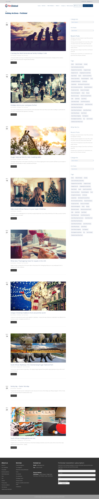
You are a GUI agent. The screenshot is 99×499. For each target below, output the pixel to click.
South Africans (83, 113)
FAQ (2, 478)
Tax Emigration (19, 467)
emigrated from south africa (76, 70)
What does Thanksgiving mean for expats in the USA (28, 261)
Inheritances (18, 486)
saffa (72, 98)
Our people (4, 469)
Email (59, 477)
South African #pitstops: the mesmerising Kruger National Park (32, 365)
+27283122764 (83, 1)
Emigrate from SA (74, 72)
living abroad (73, 84)
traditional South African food (76, 121)
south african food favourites (76, 107)
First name (60, 469)
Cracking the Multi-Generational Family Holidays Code (29, 53)
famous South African (75, 78)
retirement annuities (75, 95)
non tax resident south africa (76, 87)
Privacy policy (4, 482)
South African (83, 98)
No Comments (25, 55)
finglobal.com (19, 367)
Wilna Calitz (14, 440)
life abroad (84, 81)
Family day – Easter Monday (20, 386)
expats (79, 75)
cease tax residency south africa (77, 67)
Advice (72, 64)
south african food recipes (76, 110)
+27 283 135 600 (38, 467)
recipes (87, 92)
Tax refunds (18, 474)
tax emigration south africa (76, 118)
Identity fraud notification (7, 489)
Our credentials (5, 467)
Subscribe (64, 483)
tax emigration (85, 115)
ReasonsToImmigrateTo (75, 92)
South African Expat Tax (85, 101)
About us (3, 465)
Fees (3, 476)
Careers (3, 480)
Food (92, 78)
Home (7, 1)
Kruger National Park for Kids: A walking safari (26, 157)
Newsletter (19, 211)
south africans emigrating (76, 115)
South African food (88, 104)
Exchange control (19, 478)
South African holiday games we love (23, 438)
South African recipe (87, 110)
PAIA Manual (4, 487)
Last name (60, 473)
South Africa (77, 98)
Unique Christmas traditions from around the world (28, 313)
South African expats (75, 101)
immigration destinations (76, 81)
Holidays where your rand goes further (24, 105)
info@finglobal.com (89, 1)
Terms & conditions (6, 485)
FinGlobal (14, 55)
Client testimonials (5, 474)
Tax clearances (19, 476)
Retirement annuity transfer (86, 95)
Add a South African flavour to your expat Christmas (28, 209)
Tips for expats (89, 118)
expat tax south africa (87, 75)
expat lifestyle (74, 75)
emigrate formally (87, 70)
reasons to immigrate (85, 90)
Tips (84, 118)
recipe (83, 92)
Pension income (19, 480)
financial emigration (85, 78)
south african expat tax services (77, 104)
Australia (85, 64)
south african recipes (75, 113)
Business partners (5, 471)
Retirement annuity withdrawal (22, 469)
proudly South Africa (75, 90)
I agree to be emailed (63, 481)
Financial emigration (20, 465)
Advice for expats (79, 64)
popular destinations (88, 87)
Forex (17, 471)
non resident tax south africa (83, 84)
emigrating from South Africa (85, 72)
